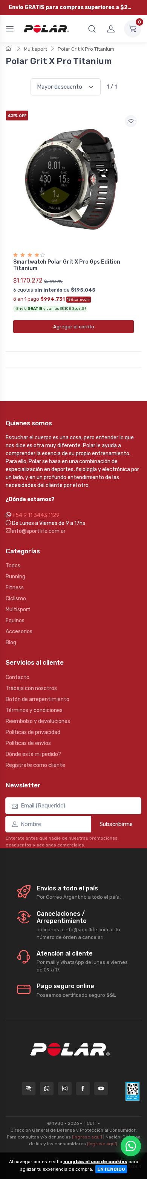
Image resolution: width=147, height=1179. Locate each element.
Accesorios (19, 631)
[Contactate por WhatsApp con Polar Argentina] (47, 1088)
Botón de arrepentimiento (37, 699)
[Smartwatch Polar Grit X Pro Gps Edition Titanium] (73, 179)
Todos (13, 565)
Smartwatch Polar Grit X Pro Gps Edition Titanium (66, 265)
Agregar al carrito (73, 326)
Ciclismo (16, 598)
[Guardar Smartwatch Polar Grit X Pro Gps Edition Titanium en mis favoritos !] (131, 121)
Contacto (17, 677)
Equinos (15, 620)
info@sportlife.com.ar (38, 531)
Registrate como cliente (35, 765)
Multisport (35, 49)
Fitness (15, 587)
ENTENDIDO (111, 1169)
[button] (92, 28)
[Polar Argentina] (45, 28)
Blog (11, 642)
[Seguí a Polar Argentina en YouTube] (101, 1088)
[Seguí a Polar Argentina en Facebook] (83, 1088)
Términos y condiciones (34, 710)
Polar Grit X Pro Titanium (86, 49)
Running (15, 576)
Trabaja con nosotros (31, 688)
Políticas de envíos (28, 743)
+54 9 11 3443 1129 (36, 515)
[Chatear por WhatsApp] (131, 1146)
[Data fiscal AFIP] (132, 1091)
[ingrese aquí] (87, 1137)
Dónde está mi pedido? (33, 754)
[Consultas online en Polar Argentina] (28, 1088)
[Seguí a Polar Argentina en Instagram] (65, 1088)
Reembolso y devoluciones (38, 721)
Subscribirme (116, 824)
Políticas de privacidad (33, 732)
